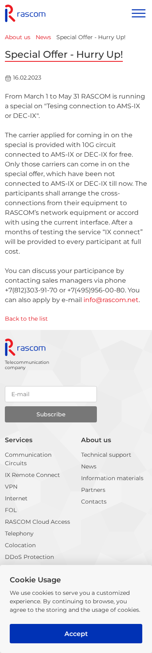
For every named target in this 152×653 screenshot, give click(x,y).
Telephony (19, 533)
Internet (16, 498)
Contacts (94, 501)
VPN (11, 486)
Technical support (106, 454)
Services (18, 440)
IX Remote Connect (32, 475)
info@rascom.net (111, 300)
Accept (76, 634)
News (88, 466)
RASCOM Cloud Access (37, 521)
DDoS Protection (29, 557)
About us (96, 440)
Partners (93, 489)
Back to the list (26, 318)
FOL (11, 510)
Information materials (112, 478)
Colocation (20, 545)
